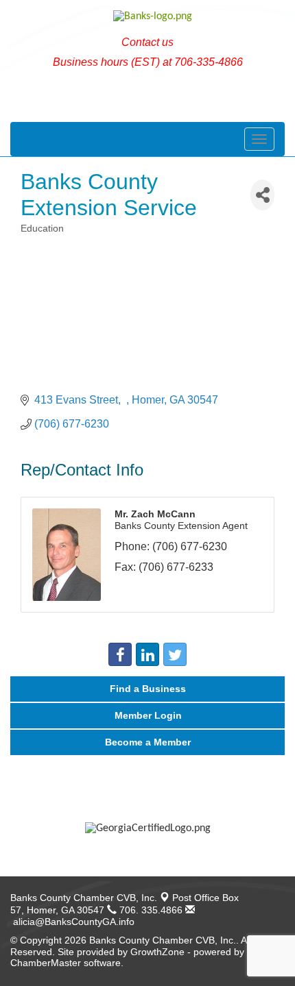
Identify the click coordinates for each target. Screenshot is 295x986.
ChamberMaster (45, 962)
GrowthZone (157, 951)
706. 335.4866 (149, 909)
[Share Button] (262, 195)
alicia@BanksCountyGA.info (72, 921)
